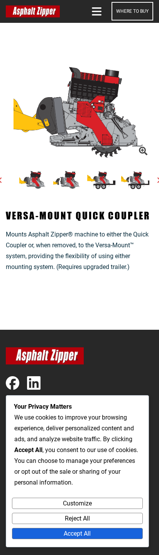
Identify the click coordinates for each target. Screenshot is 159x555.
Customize (77, 503)
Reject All (77, 518)
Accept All (77, 533)
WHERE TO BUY (132, 11)
